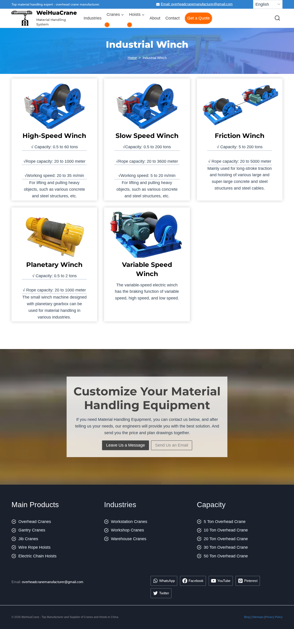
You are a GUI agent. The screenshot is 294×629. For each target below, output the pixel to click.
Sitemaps (258, 617)
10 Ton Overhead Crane (226, 530)
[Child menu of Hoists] (130, 25)
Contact (172, 18)
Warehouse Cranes (128, 539)
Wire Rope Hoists (34, 547)
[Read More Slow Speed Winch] (147, 107)
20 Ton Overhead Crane (226, 539)
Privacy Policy (274, 617)
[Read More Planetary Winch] (54, 236)
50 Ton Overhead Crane (226, 556)
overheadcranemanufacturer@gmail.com (52, 582)
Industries (93, 18)
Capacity (211, 504)
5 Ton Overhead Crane (225, 521)
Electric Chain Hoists (37, 556)
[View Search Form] (277, 18)
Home (132, 58)
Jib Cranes (28, 539)
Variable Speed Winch (147, 269)
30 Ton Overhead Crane (226, 547)
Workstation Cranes (129, 521)
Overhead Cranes (34, 521)
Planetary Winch (54, 264)
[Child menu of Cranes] (107, 25)
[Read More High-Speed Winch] (54, 107)
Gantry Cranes (31, 530)
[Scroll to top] (284, 615)
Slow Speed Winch (147, 136)
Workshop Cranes (127, 530)
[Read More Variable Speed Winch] (147, 236)
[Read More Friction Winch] (240, 107)
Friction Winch (239, 136)
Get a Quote (198, 18)
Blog (247, 617)
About (155, 18)
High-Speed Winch (54, 136)
